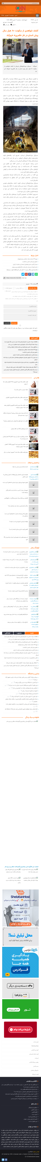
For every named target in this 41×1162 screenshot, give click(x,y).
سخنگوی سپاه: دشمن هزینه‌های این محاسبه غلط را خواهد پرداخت (22, 347)
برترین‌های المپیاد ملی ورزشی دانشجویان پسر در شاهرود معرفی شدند (21, 704)
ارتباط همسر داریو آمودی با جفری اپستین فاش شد (26, 1096)
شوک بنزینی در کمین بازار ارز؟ (21, 390)
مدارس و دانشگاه (33, 674)
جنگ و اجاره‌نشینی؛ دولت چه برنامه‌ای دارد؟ (18, 506)
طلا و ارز (36, 378)
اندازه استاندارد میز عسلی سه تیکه (20, 467)
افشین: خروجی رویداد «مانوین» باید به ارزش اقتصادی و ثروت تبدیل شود (21, 1094)
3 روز (34, 706)
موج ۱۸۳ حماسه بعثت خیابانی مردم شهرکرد (27, 259)
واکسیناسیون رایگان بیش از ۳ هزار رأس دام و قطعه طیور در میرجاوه (22, 270)
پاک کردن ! (7, 323)
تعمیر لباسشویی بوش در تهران (30, 1119)
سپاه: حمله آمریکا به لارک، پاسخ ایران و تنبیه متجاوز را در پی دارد (22, 344)
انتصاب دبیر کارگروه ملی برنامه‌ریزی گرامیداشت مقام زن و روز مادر (21, 867)
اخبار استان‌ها (34, 22)
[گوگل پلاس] (26, 274)
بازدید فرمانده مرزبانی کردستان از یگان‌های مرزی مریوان (24, 267)
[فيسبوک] (29, 274)
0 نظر (14, 25)
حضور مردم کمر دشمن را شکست (29, 262)
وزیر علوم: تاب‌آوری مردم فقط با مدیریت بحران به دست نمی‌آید (23, 685)
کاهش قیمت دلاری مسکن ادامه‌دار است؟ (18, 529)
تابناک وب (30, 1152)
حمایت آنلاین (34, 1110)
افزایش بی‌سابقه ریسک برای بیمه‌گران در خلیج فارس (16, 498)
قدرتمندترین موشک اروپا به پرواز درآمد (28, 694)
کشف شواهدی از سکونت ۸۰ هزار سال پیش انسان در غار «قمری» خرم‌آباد (20, 33)
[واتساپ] (36, 274)
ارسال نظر (14, 323)
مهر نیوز (5, 22)
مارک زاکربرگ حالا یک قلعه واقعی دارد (28, 1089)
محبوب (19, 633)
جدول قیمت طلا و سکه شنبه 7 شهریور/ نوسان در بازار (16, 452)
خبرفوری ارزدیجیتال (33, 1107)
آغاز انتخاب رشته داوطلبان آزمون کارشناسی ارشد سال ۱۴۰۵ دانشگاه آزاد (21, 709)
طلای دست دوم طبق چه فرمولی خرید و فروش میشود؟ (15, 421)
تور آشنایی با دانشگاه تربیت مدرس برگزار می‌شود (26, 682)
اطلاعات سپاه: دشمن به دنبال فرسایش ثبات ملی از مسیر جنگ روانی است (20, 342)
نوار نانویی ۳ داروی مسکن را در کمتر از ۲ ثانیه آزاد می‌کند (24, 696)
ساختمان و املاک (33, 463)
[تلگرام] (33, 274)
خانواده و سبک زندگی (32, 717)
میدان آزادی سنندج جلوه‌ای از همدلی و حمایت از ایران (25, 264)
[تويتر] (23, 274)
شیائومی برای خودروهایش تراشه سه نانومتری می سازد (25, 688)
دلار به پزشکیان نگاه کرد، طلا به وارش (19, 429)
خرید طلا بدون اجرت (32, 1117)
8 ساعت (30, 680)
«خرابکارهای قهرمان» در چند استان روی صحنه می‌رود (16, 614)
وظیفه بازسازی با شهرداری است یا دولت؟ (18, 521)
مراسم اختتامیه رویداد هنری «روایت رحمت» (18, 591)
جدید (32, 633)
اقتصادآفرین (34, 1112)
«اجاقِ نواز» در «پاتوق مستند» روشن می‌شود (17, 622)
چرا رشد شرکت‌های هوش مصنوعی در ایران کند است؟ (25, 1092)
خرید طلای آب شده (33, 1121)
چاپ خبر (7, 25)
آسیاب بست (34, 1114)
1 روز (12, 682)
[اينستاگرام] (6, 1159)
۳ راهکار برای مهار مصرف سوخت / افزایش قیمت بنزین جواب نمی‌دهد (21, 367)
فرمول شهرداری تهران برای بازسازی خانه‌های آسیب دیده (15, 482)
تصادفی (7, 633)
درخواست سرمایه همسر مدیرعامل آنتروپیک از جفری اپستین (24, 1099)
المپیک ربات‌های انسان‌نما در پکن (29, 691)
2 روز (17, 694)
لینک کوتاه (24, 278)
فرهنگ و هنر (35, 548)
